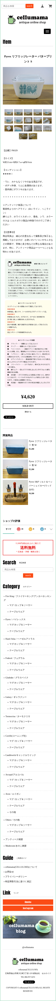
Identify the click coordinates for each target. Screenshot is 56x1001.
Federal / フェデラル (15, 658)
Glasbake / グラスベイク (16, 677)
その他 (12, 812)
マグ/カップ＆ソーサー (20, 625)
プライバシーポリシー (16, 876)
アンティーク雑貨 (14, 839)
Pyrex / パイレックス (15, 619)
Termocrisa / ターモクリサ (17, 716)
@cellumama (28, 947)
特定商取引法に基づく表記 (18, 881)
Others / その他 (12, 820)
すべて (8, 529)
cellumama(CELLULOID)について (21, 867)
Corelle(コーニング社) (15, 736)
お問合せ (9, 872)
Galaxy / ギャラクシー (16, 697)
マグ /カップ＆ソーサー (20, 605)
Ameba (28, 902)
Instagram (28, 908)
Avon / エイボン (13, 794)
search (29, 6)
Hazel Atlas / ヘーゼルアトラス (20, 639)
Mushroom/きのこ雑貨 (15, 846)
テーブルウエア (17, 612)
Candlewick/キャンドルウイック (20, 755)
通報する (28, 412)
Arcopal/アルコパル (14, 774)
